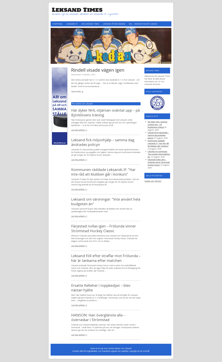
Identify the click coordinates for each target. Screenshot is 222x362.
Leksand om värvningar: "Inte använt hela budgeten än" (105, 201)
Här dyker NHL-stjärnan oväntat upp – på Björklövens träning (105, 112)
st (82, 91)
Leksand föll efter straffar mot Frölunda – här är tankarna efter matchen (106, 258)
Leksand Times (77, 9)
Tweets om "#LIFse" (153, 181)
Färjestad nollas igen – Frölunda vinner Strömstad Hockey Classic (103, 228)
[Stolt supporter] (157, 103)
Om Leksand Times (90, 24)
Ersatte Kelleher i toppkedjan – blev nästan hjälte (100, 287)
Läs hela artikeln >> (79, 130)
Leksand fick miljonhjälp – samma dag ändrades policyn (102, 142)
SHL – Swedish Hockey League (143, 24)
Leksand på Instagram (114, 24)
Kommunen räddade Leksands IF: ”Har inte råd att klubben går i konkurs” (103, 172)
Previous (53, 45)
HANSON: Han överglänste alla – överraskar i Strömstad (98, 317)
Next (169, 45)
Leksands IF (71, 24)
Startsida (57, 24)
